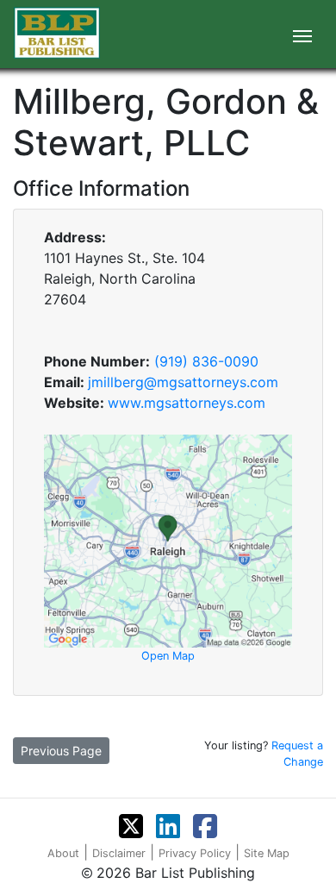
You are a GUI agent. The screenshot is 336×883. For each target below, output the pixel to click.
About (63, 853)
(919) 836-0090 (206, 361)
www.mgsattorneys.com (186, 402)
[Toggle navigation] (302, 34)
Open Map (168, 655)
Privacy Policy (195, 853)
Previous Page (61, 750)
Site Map (266, 853)
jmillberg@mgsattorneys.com (183, 382)
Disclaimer (119, 853)
